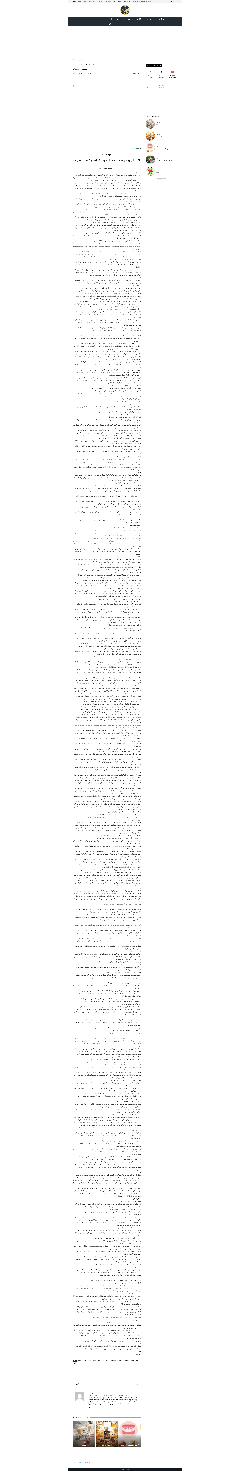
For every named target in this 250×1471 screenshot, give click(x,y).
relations (119, 1360)
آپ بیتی (158, 170)
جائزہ (129, 1442)
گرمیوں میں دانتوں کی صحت (130, 1445)
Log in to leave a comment (81, 1462)
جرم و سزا (91, 64)
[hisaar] (84, 1434)
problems (113, 1360)
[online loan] (150, 171)
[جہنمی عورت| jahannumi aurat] (150, 159)
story (137, 1360)
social (132, 1360)
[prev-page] (74, 1450)
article (89, 1360)
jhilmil (84, 1442)
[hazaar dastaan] (107, 1434)
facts (103, 1360)
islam (107, 1360)
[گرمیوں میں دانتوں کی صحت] (129, 1434)
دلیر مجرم (138, 1384)
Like (150, 71)
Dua (99, 1360)
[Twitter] (176, 1)
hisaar (84, 1445)
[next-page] (77, 1450)
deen (94, 1360)
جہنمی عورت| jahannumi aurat (165, 160)
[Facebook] (169, 1)
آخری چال (76, 1384)
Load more (160, 180)
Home (74, 60)
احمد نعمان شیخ (82, 73)
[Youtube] (171, 1)
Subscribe (172, 71)
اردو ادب (79, 60)
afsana (80, 1360)
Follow (161, 71)
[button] (98, 21)
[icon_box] (150, 2)
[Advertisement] (125, 42)
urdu (75, 1363)
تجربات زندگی (83, 64)
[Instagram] (173, 1)
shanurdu (126, 1360)
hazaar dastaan (106, 1445)
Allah (84, 1360)
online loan (159, 172)
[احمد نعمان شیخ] (74, 73)
